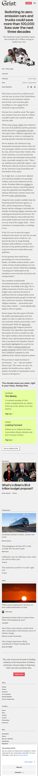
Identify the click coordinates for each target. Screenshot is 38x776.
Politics (15, 493)
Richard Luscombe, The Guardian (11, 636)
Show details (28, 762)
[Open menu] (34, 3)
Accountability (6, 694)
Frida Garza (8, 611)
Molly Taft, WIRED (7, 647)
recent (14, 125)
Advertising (5, 741)
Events (4, 736)
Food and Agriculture (8, 699)
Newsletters (5, 734)
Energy (4, 687)
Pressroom (5, 722)
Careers (4, 717)
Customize (18, 772)
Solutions (5, 691)
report (20, 105)
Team (3, 713)
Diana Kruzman (6, 493)
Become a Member (7, 738)
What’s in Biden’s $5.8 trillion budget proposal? (17, 486)
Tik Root (4, 562)
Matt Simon (5, 551)
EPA (26, 286)
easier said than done (17, 196)
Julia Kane (5, 73)
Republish (5, 743)
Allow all (19, 767)
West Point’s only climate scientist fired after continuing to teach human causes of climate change (19, 630)
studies (21, 125)
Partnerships (5, 720)
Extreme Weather (7, 696)
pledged (27, 184)
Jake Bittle (5, 623)
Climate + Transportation (29, 82)
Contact (4, 715)
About (4, 710)
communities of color (24, 131)
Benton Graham (6, 541)
